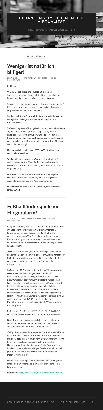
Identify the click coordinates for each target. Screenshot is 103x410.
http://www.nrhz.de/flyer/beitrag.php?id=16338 (40, 372)
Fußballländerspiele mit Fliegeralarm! (33, 209)
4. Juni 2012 (12, 218)
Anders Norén (79, 402)
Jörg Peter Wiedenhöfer (35, 78)
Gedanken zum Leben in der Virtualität (51, 20)
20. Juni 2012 (13, 78)
